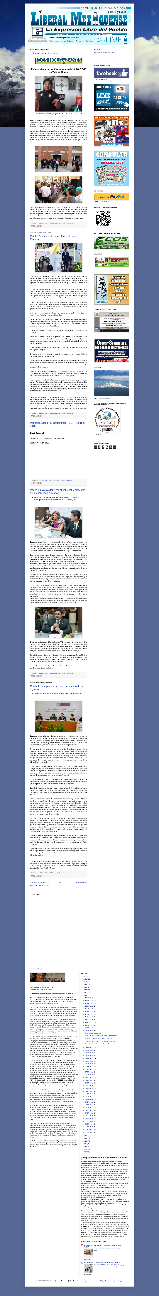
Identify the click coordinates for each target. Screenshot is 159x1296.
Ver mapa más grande (36, 968)
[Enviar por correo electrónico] (32, 226)
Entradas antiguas (80, 882)
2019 (85, 984)
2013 (85, 1138)
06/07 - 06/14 (89, 1083)
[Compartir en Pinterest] (41, 226)
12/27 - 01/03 (89, 998)
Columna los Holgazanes (44, 53)
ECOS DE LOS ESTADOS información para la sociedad (102, 1262)
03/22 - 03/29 (89, 1110)
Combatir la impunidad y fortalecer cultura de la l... (100, 1044)
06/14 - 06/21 (89, 1080)
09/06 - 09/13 (89, 1050)
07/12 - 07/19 (89, 1069)
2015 (85, 995)
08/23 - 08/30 (89, 1055)
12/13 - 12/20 (89, 1003)
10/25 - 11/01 (89, 1020)
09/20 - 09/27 (89, 1030)
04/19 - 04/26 (89, 1102)
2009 (85, 1149)
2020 (85, 982)
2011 (85, 1144)
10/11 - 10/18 (89, 1022)
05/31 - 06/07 (89, 1086)
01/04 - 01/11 (89, 1132)
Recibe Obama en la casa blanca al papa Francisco (101, 1036)
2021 (85, 979)
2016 (85, 993)
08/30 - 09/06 (89, 1053)
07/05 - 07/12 (89, 1072)
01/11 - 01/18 (89, 1129)
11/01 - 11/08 (89, 1017)
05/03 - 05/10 (89, 1097)
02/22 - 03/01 (89, 1118)
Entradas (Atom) (44, 885)
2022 (85, 976)
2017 (85, 990)
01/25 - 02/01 (89, 1124)
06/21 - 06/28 (89, 1077)
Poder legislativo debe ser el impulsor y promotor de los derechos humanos (57, 491)
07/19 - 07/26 (89, 1066)
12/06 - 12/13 (89, 1006)
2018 (85, 987)
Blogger (120, 1281)
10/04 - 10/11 (89, 1025)
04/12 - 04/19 (89, 1105)
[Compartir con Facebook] (38, 226)
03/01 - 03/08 (89, 1116)
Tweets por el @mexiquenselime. (104, 52)
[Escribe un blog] (34, 226)
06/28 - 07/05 (89, 1075)
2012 (85, 1141)
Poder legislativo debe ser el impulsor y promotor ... (101, 1041)
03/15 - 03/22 (89, 1113)
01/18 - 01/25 (89, 1127)
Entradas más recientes (38, 882)
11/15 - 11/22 (89, 1011)
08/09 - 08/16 (89, 1061)
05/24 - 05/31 (89, 1088)
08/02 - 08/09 (89, 1064)
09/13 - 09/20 (89, 1047)
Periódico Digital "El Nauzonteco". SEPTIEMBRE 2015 (102, 1038)
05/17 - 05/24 (89, 1091)
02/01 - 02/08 (89, 1121)
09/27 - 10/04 (89, 1028)
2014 (85, 1135)
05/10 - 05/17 (89, 1094)
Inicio (60, 882)
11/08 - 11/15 (89, 1014)
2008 (85, 1152)
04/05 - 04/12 (89, 1107)
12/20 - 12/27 (89, 1000)
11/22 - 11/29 (89, 1009)
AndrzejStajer (99, 1281)
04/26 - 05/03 (89, 1099)
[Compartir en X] (36, 226)
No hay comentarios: (67, 223)
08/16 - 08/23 (89, 1058)
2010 (85, 1146)
